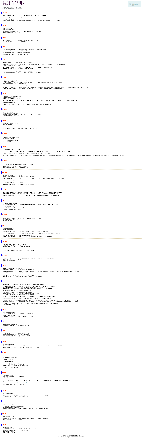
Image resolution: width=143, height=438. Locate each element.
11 (139, 3)
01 (130, 3)
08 (136, 3)
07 (135, 3)
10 (138, 3)
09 (137, 3)
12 (130, 2)
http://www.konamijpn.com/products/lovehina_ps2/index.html (15, 382)
